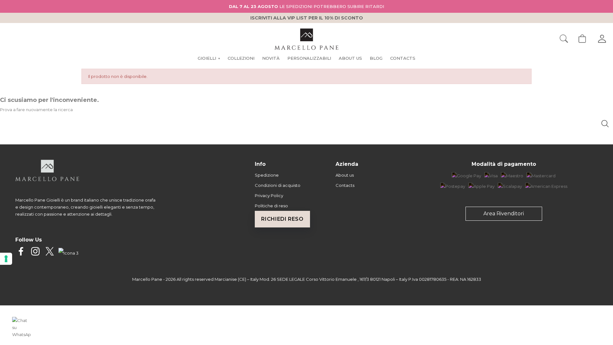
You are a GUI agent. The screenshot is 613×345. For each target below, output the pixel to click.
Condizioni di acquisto (277, 185)
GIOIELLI (209, 58)
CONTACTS (402, 58)
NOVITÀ (271, 58)
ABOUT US (350, 58)
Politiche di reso (271, 205)
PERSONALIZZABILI (309, 58)
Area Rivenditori (503, 214)
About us (345, 175)
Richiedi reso (282, 219)
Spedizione (267, 175)
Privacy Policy (269, 195)
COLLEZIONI (241, 58)
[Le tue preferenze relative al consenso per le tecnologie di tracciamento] (6, 259)
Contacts (345, 185)
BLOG (376, 58)
